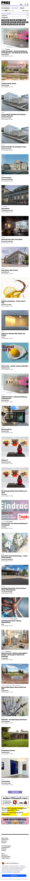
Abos (2, 853)
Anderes (21, 24)
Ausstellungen (14, 8)
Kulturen (12, 22)
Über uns (4, 841)
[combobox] (15, 17)
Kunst (19, 22)
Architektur (5, 20)
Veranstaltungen (5, 8)
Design (13, 20)
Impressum (4, 838)
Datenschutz (5, 839)
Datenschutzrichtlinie (7, 872)
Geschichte (5, 22)
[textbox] (14, 17)
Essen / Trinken (21, 20)
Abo (21, 4)
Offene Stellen (5, 858)
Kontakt (3, 842)
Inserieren (4, 855)
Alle (2, 10)
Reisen (9, 24)
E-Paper (3, 850)
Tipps (6, 10)
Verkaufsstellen (6, 856)
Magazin (22, 8)
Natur (3, 24)
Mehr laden (15, 792)
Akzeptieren (14, 875)
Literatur (25, 22)
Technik (15, 24)
